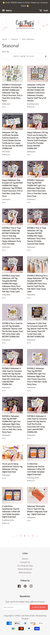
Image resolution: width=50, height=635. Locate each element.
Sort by (5, 52)
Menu (8, 10)
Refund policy (25, 573)
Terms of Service (25, 569)
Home (4, 39)
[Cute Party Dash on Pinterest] (25, 587)
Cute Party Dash (27, 616)
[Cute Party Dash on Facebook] (19, 587)
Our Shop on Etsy (25, 566)
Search (25, 559)
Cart (45, 10)
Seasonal (14, 39)
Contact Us (25, 562)
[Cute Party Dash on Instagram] (30, 587)
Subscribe (39, 607)
